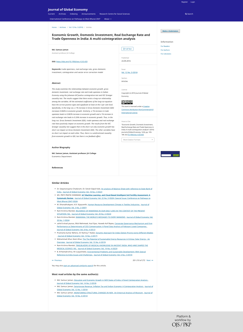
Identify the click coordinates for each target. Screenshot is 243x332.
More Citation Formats (131, 140)
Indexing (74, 14)
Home (54, 27)
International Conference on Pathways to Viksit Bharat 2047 (75, 19)
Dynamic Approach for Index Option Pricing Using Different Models (124, 233)
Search (190, 14)
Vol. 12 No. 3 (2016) (76, 27)
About (107, 19)
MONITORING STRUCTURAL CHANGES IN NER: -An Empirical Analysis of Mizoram (108, 292)
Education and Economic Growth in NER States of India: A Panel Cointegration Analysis (111, 280)
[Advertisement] (168, 103)
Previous (58, 260)
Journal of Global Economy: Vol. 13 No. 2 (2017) (77, 236)
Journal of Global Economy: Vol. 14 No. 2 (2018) (76, 283)
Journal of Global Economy (68, 9)
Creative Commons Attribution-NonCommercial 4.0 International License (137, 109)
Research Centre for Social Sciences (115, 14)
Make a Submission (170, 31)
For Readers (165, 46)
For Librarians (166, 54)
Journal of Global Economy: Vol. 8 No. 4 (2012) (76, 229)
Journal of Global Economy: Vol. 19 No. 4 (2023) (97, 248)
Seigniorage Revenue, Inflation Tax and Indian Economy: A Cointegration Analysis (109, 286)
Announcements (89, 14)
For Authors (165, 50)
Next (148, 260)
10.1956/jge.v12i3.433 (136, 135)
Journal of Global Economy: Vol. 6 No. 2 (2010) (113, 255)
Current (51, 14)
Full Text (128, 49)
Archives (62, 14)
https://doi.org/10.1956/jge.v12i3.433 (71, 61)
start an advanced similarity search (78, 265)
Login (193, 2)
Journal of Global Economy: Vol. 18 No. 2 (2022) (82, 192)
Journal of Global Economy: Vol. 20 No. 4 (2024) (91, 214)
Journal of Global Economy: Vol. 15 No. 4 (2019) (86, 242)
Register (184, 2)
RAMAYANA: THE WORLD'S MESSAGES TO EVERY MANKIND (101, 217)
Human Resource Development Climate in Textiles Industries (114, 204)
